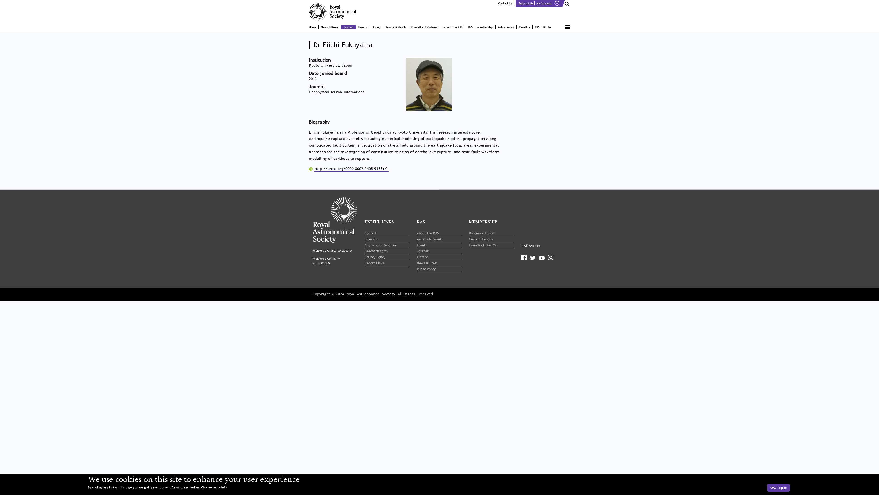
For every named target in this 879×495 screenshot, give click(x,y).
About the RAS (453, 27)
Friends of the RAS (483, 245)
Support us (526, 3)
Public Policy (506, 27)
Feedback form (376, 251)
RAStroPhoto (543, 27)
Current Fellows (481, 239)
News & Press (329, 27)
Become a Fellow (482, 233)
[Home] (334, 12)
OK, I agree (778, 488)
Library (376, 27)
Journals (348, 27)
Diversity (371, 239)
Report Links (374, 263)
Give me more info (214, 487)
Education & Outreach (425, 27)
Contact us (505, 3)
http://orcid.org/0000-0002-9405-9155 (349, 168)
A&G (470, 27)
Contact (371, 233)
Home (312, 27)
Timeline (524, 27)
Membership (485, 27)
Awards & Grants (396, 27)
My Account (543, 3)
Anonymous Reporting (381, 245)
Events (362, 27)
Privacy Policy (375, 257)
